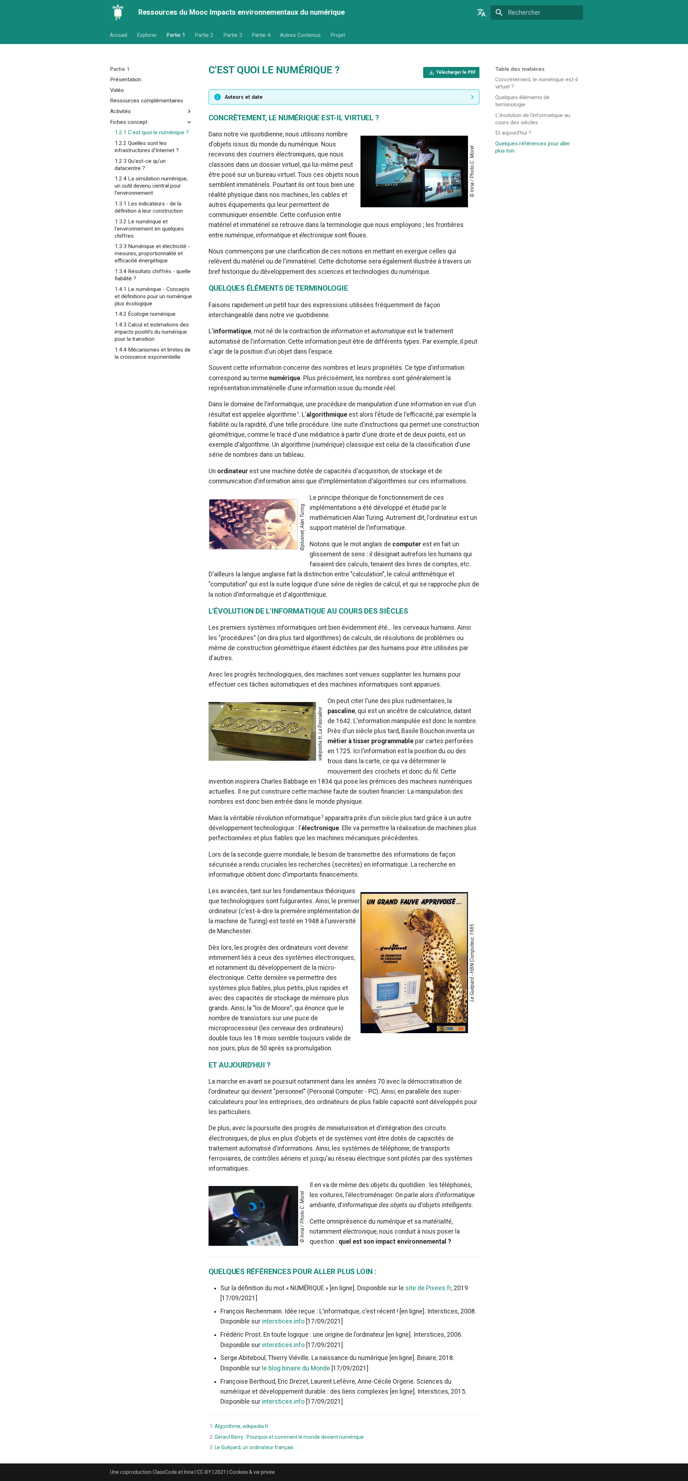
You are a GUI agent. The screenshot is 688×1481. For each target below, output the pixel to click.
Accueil (119, 35)
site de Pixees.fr (428, 1288)
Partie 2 (204, 35)
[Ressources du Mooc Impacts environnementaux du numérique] (118, 12)
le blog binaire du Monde (296, 1368)
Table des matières (520, 69)
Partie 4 (261, 35)
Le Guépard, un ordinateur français (254, 1447)
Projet (337, 35)
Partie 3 (232, 35)
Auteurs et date (244, 97)
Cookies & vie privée (252, 1472)
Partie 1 (175, 35)
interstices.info (283, 1321)
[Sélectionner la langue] (481, 12)
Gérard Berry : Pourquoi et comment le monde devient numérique (289, 1437)
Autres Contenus (300, 35)
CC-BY (204, 1472)
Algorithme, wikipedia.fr (242, 1426)
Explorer (147, 35)
